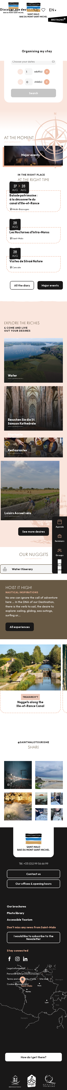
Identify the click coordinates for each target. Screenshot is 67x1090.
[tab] (30, 569)
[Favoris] (44, 10)
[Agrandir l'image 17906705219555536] (18, 806)
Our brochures (16, 906)
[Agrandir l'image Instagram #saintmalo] (18, 775)
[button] (36, 10)
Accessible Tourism (19, 919)
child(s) (38, 81)
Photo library (15, 913)
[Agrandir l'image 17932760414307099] (41, 798)
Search (33, 93)
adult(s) (38, 71)
